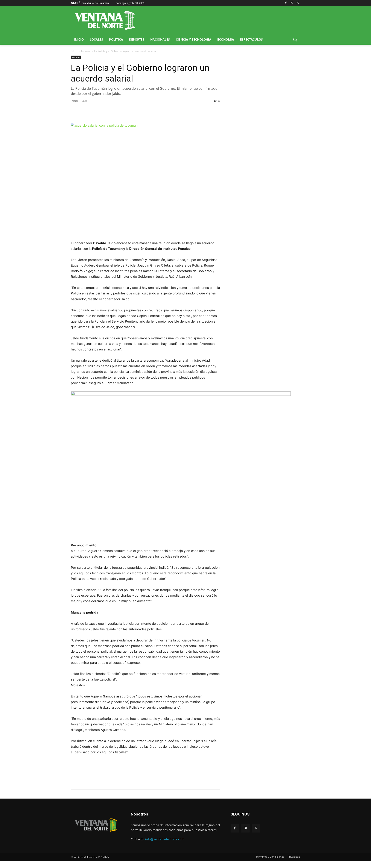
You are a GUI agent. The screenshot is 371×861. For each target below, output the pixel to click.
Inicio (74, 51)
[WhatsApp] (95, 110)
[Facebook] (285, 3)
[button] (295, 39)
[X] (297, 3)
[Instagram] (291, 3)
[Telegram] (104, 110)
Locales (85, 51)
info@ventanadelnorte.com (164, 839)
